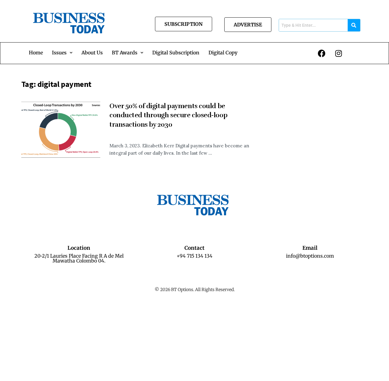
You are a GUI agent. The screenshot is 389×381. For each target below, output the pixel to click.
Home (36, 53)
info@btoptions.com (310, 256)
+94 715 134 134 (194, 256)
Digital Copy (222, 53)
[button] (62, 53)
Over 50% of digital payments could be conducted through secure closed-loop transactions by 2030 (168, 115)
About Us (92, 53)
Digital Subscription (175, 53)
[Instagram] (338, 53)
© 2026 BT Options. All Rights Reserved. (195, 289)
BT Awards (124, 53)
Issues (59, 53)
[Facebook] (321, 53)
